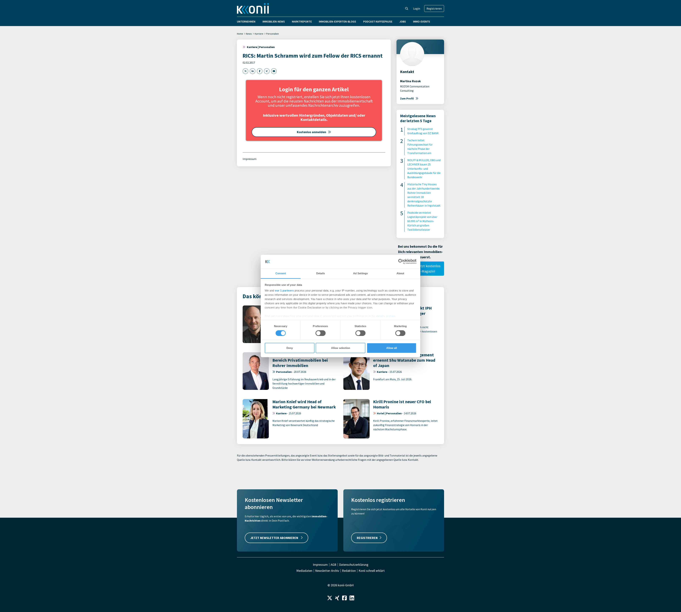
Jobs (402, 21)
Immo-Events (421, 21)
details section (385, 316)
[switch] (320, 333)
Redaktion (349, 570)
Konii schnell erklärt (372, 570)
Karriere (259, 33)
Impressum (249, 159)
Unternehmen (246, 21)
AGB (333, 564)
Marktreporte (302, 21)
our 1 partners (284, 290)
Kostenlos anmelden (311, 132)
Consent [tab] (280, 273)
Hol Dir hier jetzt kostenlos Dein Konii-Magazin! (420, 268)
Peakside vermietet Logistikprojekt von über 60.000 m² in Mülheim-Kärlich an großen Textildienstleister (422, 221)
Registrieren (434, 8)
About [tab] (400, 273)
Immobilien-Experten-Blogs (337, 21)
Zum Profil (407, 98)
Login (416, 8)
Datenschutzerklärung (353, 564)
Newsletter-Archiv (327, 570)
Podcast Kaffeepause (377, 21)
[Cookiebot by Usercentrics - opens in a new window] (400, 261)
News (249, 33)
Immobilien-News (273, 21)
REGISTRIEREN (367, 538)
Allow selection (340, 347)
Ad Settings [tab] (360, 273)
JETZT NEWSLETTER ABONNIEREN (274, 538)
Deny (289, 347)
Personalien (272, 33)
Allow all (391, 347)
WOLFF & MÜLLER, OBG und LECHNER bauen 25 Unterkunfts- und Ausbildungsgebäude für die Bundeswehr (424, 168)
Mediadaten (304, 570)
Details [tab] (320, 273)
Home (240, 33)
